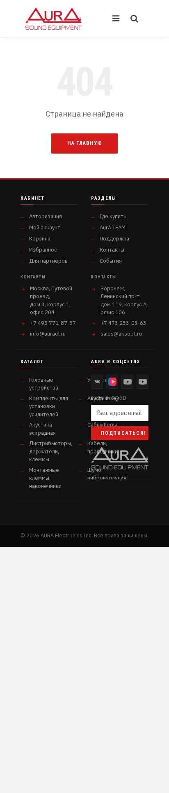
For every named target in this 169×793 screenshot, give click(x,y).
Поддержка (114, 238)
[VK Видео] (112, 382)
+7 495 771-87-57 (53, 323)
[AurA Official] (127, 382)
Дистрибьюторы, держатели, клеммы (50, 451)
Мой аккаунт (44, 227)
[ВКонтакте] (97, 382)
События (111, 260)
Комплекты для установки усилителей (48, 406)
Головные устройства (43, 384)
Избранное (43, 249)
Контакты (112, 249)
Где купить (113, 216)
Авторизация (45, 216)
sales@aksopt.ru (121, 333)
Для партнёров (48, 260)
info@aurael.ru (48, 333)
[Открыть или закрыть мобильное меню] (116, 18)
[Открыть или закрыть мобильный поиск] (135, 18)
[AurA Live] (142, 382)
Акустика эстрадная (42, 428)
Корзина (39, 238)
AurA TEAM (113, 227)
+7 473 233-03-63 (123, 323)
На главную (84, 143)
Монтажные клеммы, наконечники (45, 478)
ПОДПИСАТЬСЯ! (123, 433)
